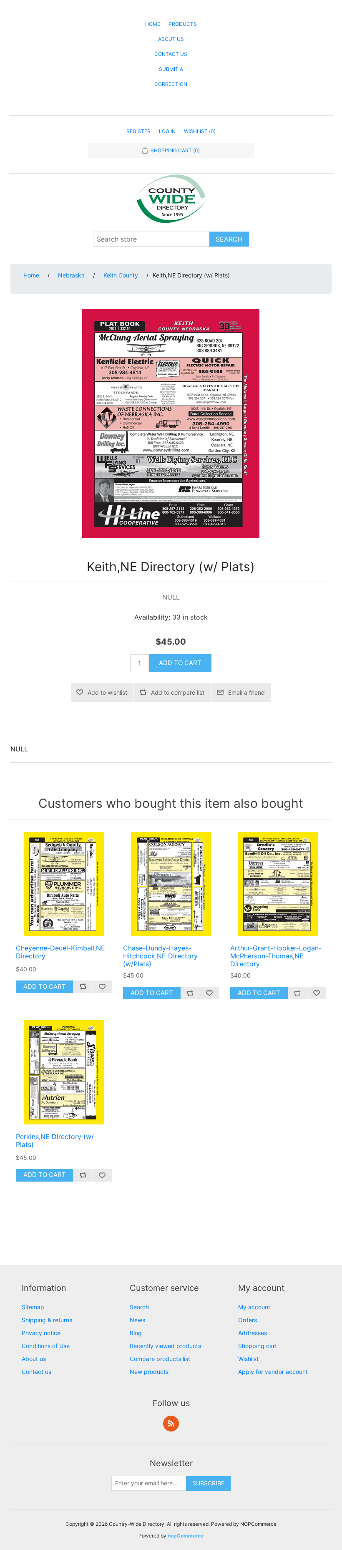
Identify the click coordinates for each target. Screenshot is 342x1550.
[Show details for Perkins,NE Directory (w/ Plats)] (64, 1072)
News (137, 1319)
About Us (171, 39)
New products (149, 1371)
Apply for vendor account (273, 1371)
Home (152, 24)
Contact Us (170, 54)
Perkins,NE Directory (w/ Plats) (55, 1141)
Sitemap (33, 1307)
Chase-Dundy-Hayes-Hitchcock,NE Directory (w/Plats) (160, 956)
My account (254, 1307)
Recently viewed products (165, 1345)
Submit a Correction (170, 76)
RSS (171, 1424)
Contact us (36, 1371)
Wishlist (248, 1358)
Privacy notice (41, 1332)
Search (139, 1307)
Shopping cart (257, 1345)
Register (138, 131)
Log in (167, 131)
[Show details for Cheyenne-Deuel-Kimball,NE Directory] (64, 884)
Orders (247, 1319)
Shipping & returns (47, 1319)
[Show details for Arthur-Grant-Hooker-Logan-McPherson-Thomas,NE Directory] (278, 884)
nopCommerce (186, 1535)
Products (182, 24)
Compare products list (160, 1358)
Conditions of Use (46, 1345)
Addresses (252, 1332)
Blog (136, 1332)
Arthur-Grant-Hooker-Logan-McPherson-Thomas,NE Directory (276, 956)
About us (34, 1358)
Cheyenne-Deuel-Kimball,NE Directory (60, 952)
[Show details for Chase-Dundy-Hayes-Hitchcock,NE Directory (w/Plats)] (171, 884)
